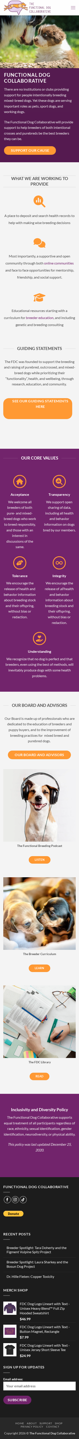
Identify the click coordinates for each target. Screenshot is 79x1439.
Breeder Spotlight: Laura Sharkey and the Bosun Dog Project (37, 1264)
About (32, 1423)
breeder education (40, 317)
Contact (52, 1426)
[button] (73, 7)
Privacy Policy (32, 1426)
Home (19, 1423)
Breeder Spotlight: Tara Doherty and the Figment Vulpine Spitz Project (36, 1250)
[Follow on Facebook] (7, 1199)
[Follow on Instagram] (15, 1199)
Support (46, 1423)
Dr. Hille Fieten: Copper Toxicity (30, 1276)
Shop (58, 1423)
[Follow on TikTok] (23, 1199)
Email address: (13, 1379)
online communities (59, 263)
